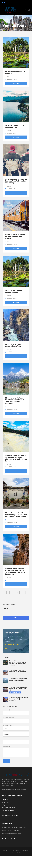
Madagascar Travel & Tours (10, 815)
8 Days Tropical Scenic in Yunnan (15, 72)
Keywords (5, 608)
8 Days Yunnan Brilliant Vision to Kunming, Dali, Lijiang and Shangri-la (19, 699)
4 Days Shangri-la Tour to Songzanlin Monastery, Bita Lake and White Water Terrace (16, 458)
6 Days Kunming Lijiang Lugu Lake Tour (14, 126)
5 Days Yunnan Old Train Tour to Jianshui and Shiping (15, 236)
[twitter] (7, 2)
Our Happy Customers (8, 807)
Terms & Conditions (8, 810)
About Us (5, 799)
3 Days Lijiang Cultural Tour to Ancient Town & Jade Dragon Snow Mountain (14, 401)
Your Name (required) (9, 710)
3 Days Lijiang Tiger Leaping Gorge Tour (13, 345)
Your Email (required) (8, 717)
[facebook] (2, 2)
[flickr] (4, 2)
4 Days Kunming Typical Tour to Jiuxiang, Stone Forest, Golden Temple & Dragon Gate (15, 571)
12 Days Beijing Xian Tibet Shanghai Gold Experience (17, 670)
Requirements (6, 746)
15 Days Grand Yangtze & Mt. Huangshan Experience (18, 679)
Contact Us (5, 813)
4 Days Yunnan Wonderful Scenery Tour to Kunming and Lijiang (16, 181)
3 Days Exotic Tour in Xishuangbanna (13, 291)
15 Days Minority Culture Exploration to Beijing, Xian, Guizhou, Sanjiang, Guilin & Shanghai (17, 663)
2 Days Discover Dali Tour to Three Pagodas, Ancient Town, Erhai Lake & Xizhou (16, 515)
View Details (16, 83)
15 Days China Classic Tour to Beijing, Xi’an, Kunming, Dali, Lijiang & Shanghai (18, 688)
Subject (5, 739)
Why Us (4, 805)
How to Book (6, 802)
